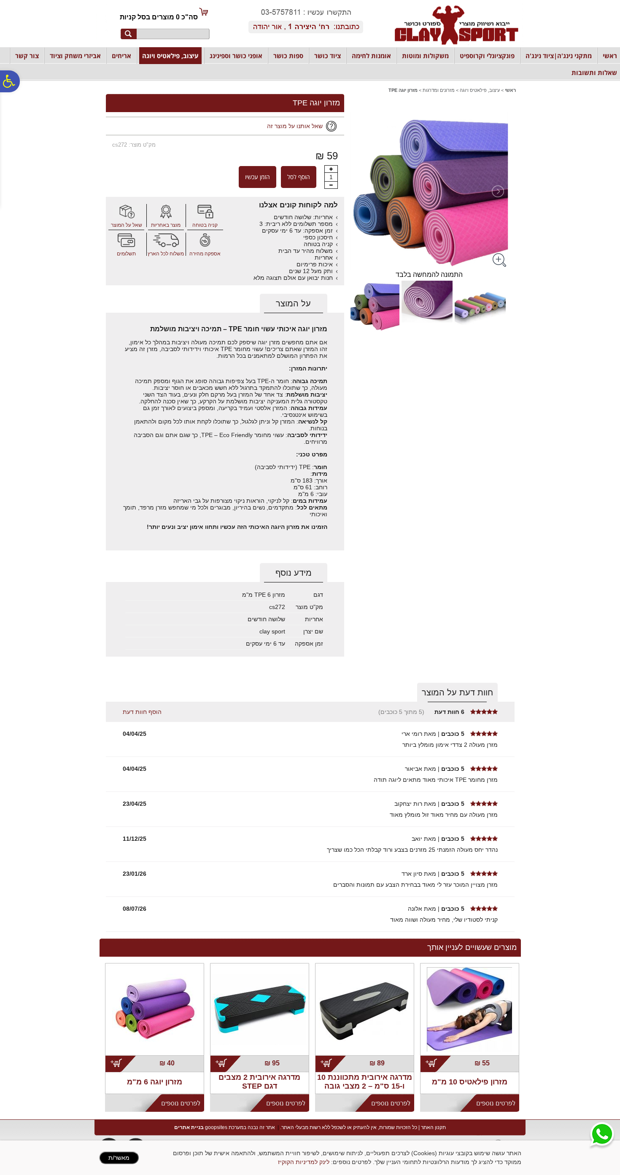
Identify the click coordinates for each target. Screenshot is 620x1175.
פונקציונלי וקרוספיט (487, 55)
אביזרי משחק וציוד (75, 55)
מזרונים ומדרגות (439, 90)
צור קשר (27, 55)
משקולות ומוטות (425, 55)
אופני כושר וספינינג (236, 55)
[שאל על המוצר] (126, 211)
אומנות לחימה (371, 55)
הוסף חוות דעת (142, 711)
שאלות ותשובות (594, 72)
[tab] (293, 303)
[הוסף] (331, 169)
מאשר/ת (118, 1157)
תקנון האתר (433, 1127)
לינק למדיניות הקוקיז (303, 1162)
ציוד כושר (327, 55)
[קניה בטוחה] (205, 211)
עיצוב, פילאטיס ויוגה (170, 55)
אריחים (121, 55)
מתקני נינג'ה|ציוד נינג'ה (559, 55)
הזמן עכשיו (257, 177)
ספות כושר (288, 55)
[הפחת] (331, 185)
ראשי (610, 55)
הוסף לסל (298, 177)
